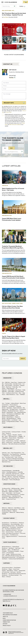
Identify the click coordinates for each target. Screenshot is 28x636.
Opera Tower (13, 382)
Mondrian (14, 434)
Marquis (10, 490)
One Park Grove (5, 522)
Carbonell (4, 452)
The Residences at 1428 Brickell (13, 413)
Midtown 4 (10, 507)
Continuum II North (15, 431)
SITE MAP (5, 623)
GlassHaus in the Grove (11, 530)
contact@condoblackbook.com (10, 595)
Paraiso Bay (15, 387)
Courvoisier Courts (8, 457)
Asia (8, 452)
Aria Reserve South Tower (11, 393)
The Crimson (15, 385)
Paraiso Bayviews (10, 388)
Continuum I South (6, 431)
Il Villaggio (20, 436)
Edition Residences (10, 394)
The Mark (7, 403)
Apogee (9, 434)
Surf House (13, 572)
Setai (5, 436)
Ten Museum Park (6, 488)
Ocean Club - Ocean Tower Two (11, 478)
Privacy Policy (8, 112)
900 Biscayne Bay (15, 488)
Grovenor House (9, 531)
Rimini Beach (9, 570)
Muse (8, 549)
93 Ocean (8, 576)
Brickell (6, 398)
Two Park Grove (14, 522)
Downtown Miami (9, 484)
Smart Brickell (9, 412)
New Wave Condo (16, 383)
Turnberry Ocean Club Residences (16, 558)
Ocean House (8, 442)
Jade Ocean (17, 548)
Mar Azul (9, 476)
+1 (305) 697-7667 (7, 594)
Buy (5, 148)
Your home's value (8, 613)
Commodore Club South (10, 475)
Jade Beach (11, 548)
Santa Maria (9, 407)
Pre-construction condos (10, 614)
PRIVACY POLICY (7, 625)
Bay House (8, 387)
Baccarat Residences (11, 418)
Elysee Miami (10, 390)
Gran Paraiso (18, 390)
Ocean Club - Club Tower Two (12, 473)
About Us (5, 616)
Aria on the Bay (8, 385)
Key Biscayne (8, 466)
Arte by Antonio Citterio (7, 567)
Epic (6, 490)
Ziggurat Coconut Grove (11, 536)
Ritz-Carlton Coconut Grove (12, 533)
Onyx (17, 394)
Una (14, 412)
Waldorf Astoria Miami (13, 491)
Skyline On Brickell (16, 407)
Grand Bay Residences (11, 472)
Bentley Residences (6, 546)
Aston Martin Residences (13, 494)
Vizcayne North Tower (10, 499)
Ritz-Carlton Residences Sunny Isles (13, 555)
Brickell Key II (6, 455)
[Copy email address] (15, 77)
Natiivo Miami (8, 493)
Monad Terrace (9, 440)
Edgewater (7, 377)
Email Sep (11, 77)
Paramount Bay (8, 383)
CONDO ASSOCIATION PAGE (9, 620)
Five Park (16, 440)
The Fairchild (12, 527)
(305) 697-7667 (12, 75)
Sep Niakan (5, 17)
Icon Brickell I (14, 420)
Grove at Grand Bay (15, 524)
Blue (19, 393)
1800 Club (7, 382)
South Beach (7, 427)
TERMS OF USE (6, 622)
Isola (15, 457)
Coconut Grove (9, 518)
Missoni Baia (10, 391)
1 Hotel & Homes (10, 439)
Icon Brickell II (11, 406)
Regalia (7, 554)
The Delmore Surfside (13, 575)
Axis (3, 403)
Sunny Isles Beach (9, 542)
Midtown (6, 503)
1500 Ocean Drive (12, 436)
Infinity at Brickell (14, 403)
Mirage (10, 569)
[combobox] (12, 151)
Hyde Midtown (17, 507)
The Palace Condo (13, 409)
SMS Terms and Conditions (15, 124)
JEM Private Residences (13, 497)
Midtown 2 (4, 507)
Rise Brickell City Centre (12, 410)
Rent (11, 148)
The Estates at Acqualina (13, 551)
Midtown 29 (12, 512)
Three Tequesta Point (15, 452)
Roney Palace (16, 442)
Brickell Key (7, 448)
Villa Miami (22, 394)
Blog (4, 618)
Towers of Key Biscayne (14, 479)
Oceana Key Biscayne (7, 470)
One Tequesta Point (14, 454)
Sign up (23, 358)
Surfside (6, 563)
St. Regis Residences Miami (12, 421)
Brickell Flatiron (9, 417)
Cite (3, 382)
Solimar (15, 570)
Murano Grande (12, 437)
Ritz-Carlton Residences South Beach (16, 443)
